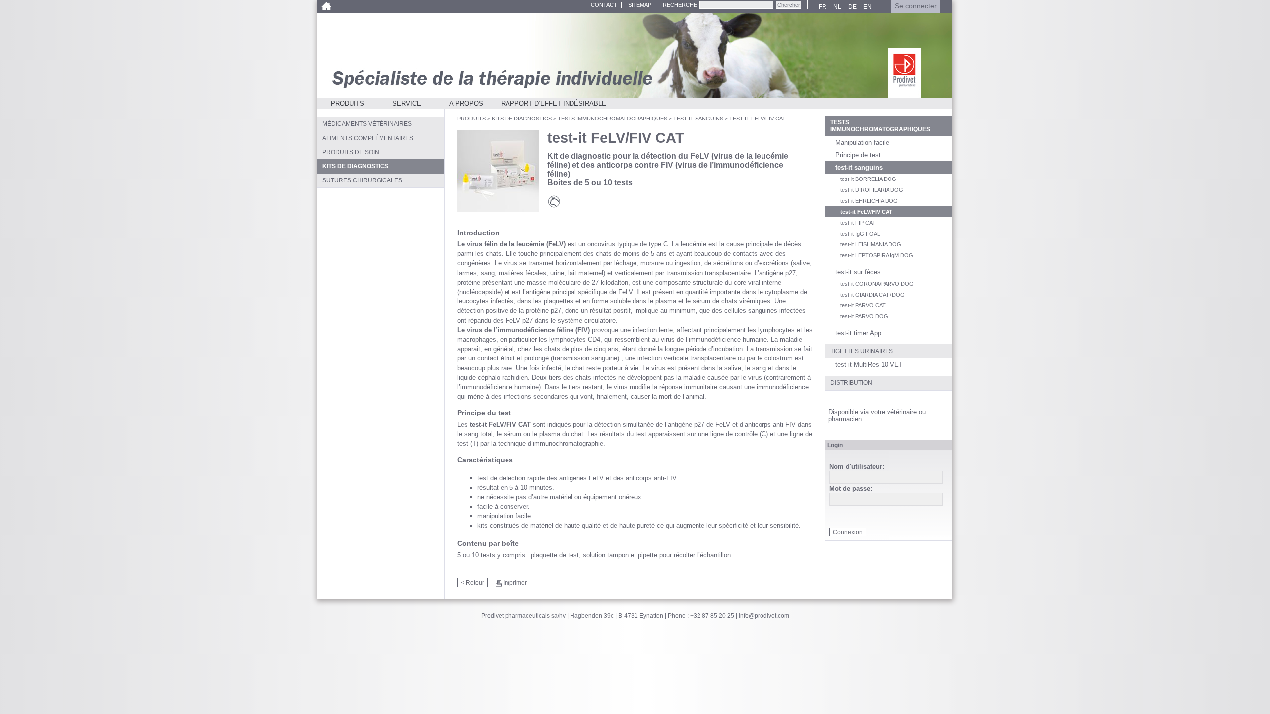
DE (851, 7)
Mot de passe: (850, 489)
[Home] (326, 6)
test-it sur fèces (858, 272)
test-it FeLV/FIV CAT (866, 212)
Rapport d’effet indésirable (553, 103)
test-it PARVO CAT (863, 305)
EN (866, 7)
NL (835, 7)
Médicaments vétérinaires (367, 123)
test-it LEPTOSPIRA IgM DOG (876, 255)
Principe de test (858, 155)
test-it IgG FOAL (860, 234)
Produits (347, 103)
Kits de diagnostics (522, 118)
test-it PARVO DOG (864, 316)
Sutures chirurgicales (362, 180)
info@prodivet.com (764, 615)
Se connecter (916, 6)
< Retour (472, 582)
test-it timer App (858, 333)
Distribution (851, 382)
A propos (466, 103)
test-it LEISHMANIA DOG (870, 244)
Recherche (680, 5)
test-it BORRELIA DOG (868, 179)
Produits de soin (350, 152)
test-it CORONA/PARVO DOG (877, 284)
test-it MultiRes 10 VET (869, 364)
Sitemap (639, 5)
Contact (604, 5)
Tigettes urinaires (861, 351)
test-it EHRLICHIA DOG (869, 201)
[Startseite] (904, 73)
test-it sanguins (698, 118)
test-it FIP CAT (858, 223)
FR (821, 7)
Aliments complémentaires (367, 138)
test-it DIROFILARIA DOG (871, 190)
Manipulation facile (862, 142)
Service (406, 103)
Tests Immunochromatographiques (612, 118)
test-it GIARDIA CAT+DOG (872, 295)
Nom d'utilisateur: (856, 467)
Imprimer (515, 582)
